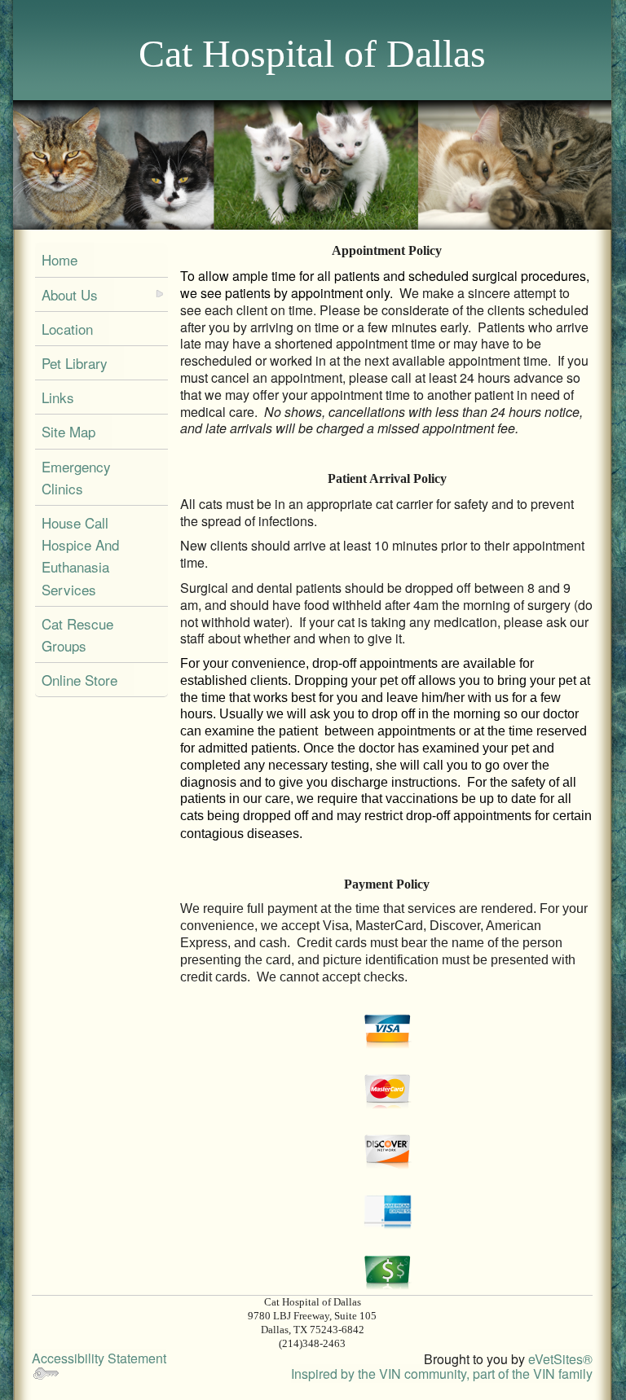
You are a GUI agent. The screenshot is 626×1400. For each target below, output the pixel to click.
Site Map (68, 431)
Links (58, 397)
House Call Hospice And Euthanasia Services (80, 555)
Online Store (79, 679)
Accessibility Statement (99, 1358)
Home (59, 259)
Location (67, 328)
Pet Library (75, 363)
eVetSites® (560, 1359)
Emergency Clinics (76, 477)
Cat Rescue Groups (77, 634)
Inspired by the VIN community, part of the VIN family (442, 1373)
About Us (70, 294)
